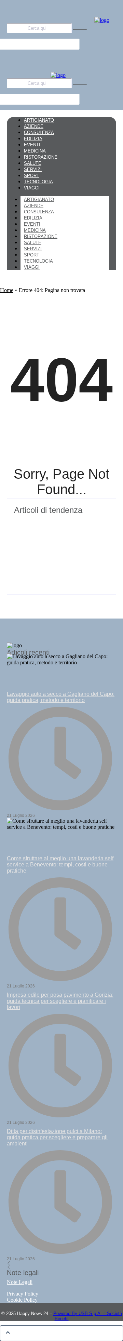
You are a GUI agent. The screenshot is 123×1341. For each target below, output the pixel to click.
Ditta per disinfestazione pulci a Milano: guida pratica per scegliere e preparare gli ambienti (57, 1137)
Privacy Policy (22, 1294)
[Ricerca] (80, 29)
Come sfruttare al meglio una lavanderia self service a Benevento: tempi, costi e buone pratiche (60, 864)
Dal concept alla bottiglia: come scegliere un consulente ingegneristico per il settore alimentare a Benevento (59, 566)
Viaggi (32, 267)
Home (6, 290)
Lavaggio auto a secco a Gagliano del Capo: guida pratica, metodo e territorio (60, 697)
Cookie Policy (22, 1300)
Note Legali (19, 1282)
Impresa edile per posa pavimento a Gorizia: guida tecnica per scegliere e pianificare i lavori (60, 1001)
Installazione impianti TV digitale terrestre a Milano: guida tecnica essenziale (52, 528)
